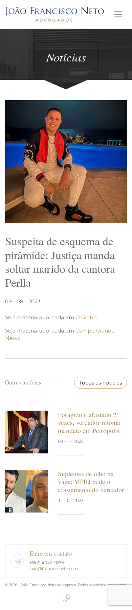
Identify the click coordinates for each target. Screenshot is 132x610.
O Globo (86, 317)
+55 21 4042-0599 (46, 562)
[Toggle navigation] (118, 14)
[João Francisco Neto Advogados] (54, 14)
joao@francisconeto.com (53, 568)
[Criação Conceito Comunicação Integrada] (66, 599)
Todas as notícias (100, 382)
